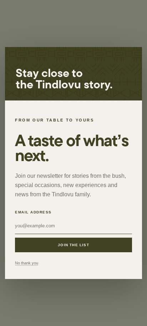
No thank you (26, 263)
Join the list (73, 245)
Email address (33, 212)
